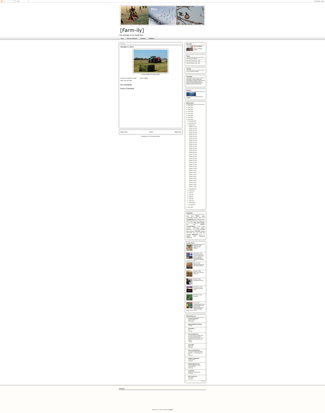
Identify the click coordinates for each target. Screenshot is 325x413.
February (191, 202)
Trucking (188, 234)
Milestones (188, 229)
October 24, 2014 (193, 140)
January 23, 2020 (197, 245)
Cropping (189, 219)
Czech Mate (190, 377)
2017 (189, 113)
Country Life (197, 217)
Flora (194, 221)
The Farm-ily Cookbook (191, 58)
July (190, 192)
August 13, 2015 (197, 271)
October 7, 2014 (192, 174)
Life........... (190, 329)
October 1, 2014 (192, 186)
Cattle (203, 216)
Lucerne (188, 228)
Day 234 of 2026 (191, 320)
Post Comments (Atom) (154, 136)
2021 (189, 105)
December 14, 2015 (197, 286)
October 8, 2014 (192, 172)
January (191, 204)
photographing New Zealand (195, 324)
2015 (189, 117)
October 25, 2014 (193, 138)
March (190, 200)
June (190, 194)
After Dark (190, 216)
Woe (194, 236)
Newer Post (123, 132)
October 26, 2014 (193, 136)
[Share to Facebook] (145, 78)
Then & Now (196, 232)
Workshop (202, 236)
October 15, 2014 (193, 158)
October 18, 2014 (193, 152)
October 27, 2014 (193, 134)
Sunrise (197, 231)
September (191, 188)
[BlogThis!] (142, 78)
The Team (189, 232)
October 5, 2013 (192, 178)
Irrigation (202, 224)
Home (151, 132)
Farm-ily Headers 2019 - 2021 (193, 63)
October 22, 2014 (193, 144)
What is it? (202, 234)
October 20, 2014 (193, 148)
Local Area (201, 226)
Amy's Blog (191, 344)
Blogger (171, 409)
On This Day (194, 229)
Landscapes (190, 226)
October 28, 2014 (193, 132)
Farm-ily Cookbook (132, 38)
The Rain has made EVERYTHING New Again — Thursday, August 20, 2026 (195, 353)
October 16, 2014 (193, 156)
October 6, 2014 (192, 176)
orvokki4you (191, 370)
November (191, 123)
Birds (197, 216)
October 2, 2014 (192, 184)
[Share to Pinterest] (147, 78)
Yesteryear (189, 237)
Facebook (142, 38)
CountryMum (199, 46)
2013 (189, 207)
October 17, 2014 (193, 154)
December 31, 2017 (197, 253)
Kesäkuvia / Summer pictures (194, 372)
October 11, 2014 (193, 166)
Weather (195, 234)
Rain (187, 231)
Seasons (191, 231)
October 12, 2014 (193, 164)
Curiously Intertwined (193, 318)
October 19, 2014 (193, 150)
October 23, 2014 (193, 142)
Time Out (202, 232)
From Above (199, 221)
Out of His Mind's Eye (193, 334)
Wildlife (188, 236)
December (191, 121)
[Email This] (141, 78)
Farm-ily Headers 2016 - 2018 (193, 60)
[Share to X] (144, 78)
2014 (189, 119)
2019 (189, 109)
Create (203, 217)
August (191, 190)
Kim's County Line (192, 376)
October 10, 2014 (193, 168)
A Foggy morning (191, 359)
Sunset (203, 231)
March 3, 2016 (196, 263)
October (191, 125)
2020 (189, 107)
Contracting (189, 217)
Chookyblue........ (192, 328)
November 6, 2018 (197, 294)
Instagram (151, 38)
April (190, 198)
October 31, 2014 (193, 126)
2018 (189, 111)
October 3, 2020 (197, 279)
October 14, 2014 (193, 160)
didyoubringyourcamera (194, 364)
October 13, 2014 (193, 162)
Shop (122, 38)
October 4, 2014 (192, 180)
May (190, 196)
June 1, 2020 (196, 302)
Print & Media (201, 229)
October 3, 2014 (192, 182)
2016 (189, 115)
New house (190, 346)
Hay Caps (190, 224)
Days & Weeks (197, 219)
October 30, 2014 (193, 128)
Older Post (178, 132)
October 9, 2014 (192, 170)
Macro (203, 228)
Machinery (196, 228)
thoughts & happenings (193, 358)
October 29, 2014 (193, 130)
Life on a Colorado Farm (194, 350)
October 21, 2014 (193, 146)
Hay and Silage (128, 80)
